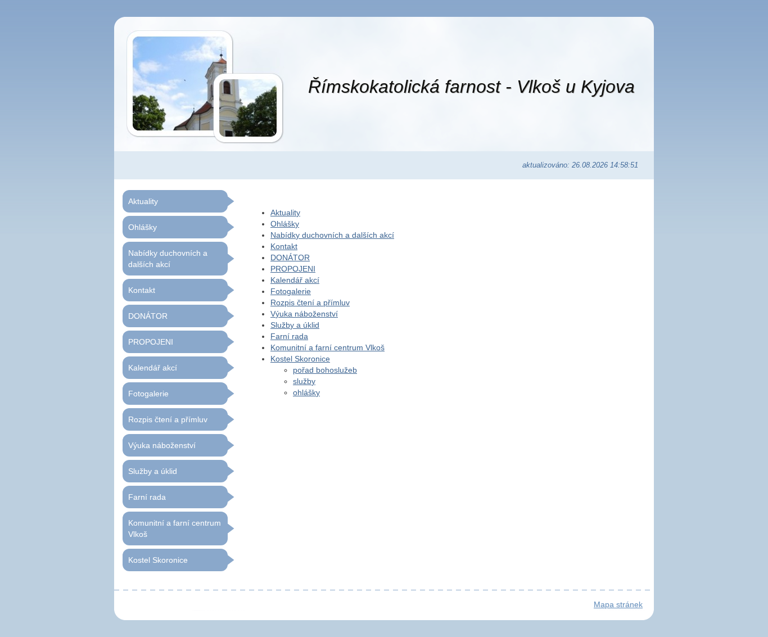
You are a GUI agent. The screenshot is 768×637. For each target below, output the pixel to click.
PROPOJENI (292, 268)
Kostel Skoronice (300, 358)
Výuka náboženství (304, 313)
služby (304, 381)
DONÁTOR (290, 257)
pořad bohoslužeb (325, 369)
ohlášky (306, 392)
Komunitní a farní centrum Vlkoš (327, 347)
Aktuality (285, 212)
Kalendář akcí (294, 279)
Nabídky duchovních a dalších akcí (332, 235)
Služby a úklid (294, 324)
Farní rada (289, 336)
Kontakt (283, 246)
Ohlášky (284, 223)
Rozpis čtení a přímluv (310, 302)
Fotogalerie (290, 291)
